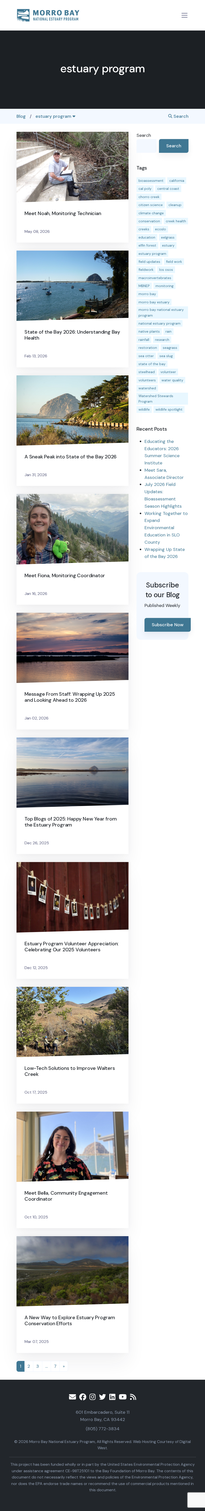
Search (180, 116)
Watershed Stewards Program (155, 399)
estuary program (54, 116)
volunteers (147, 380)
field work (174, 261)
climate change (151, 213)
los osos (166, 269)
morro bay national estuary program (161, 312)
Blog (21, 116)
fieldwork (146, 269)
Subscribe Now (168, 625)
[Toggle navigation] (184, 15)
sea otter (146, 356)
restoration (147, 347)
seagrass (170, 347)
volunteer (168, 372)
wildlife (144, 409)
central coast (168, 188)
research (162, 339)
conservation (149, 221)
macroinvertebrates (154, 278)
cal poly (145, 188)
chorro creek (149, 197)
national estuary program (159, 323)
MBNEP (144, 286)
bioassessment (151, 180)
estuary (168, 245)
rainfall (143, 339)
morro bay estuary (154, 302)
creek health (176, 221)
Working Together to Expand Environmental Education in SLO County (166, 527)
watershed (147, 388)
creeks (143, 229)
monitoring (165, 286)
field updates (149, 261)
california (176, 180)
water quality (172, 380)
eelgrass (167, 237)
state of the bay (152, 364)
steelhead (146, 372)
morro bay (147, 294)
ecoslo (160, 229)
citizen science (150, 205)
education (146, 237)
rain (169, 331)
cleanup (175, 205)
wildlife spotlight (169, 409)
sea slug (166, 356)
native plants (149, 331)
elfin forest (147, 245)
